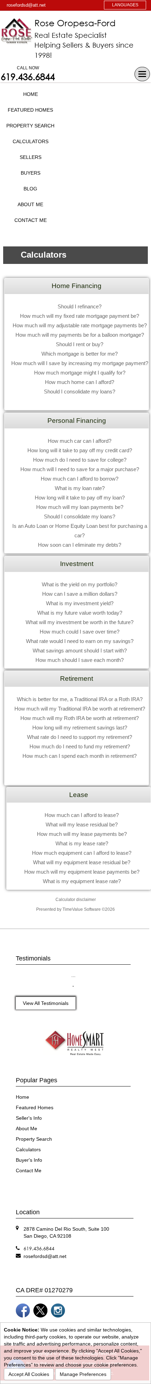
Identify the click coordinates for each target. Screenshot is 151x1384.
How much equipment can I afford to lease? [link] (81, 853)
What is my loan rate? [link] (80, 488)
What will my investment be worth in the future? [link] (79, 622)
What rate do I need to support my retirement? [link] (79, 737)
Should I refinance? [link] (79, 306)
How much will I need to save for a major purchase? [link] (79, 469)
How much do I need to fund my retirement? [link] (79, 746)
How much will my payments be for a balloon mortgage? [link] (79, 335)
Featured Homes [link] (30, 110)
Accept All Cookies (28, 1374)
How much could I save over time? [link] (79, 632)
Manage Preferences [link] (83, 1374)
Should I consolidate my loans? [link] (79, 391)
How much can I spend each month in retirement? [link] (79, 756)
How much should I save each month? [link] (79, 660)
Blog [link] (30, 188)
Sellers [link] (30, 157)
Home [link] (30, 94)
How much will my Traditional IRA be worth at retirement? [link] (79, 709)
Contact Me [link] (30, 220)
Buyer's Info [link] (29, 1160)
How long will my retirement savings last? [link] (79, 728)
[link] (45, 1256)
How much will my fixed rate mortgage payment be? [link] (79, 316)
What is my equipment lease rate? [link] (82, 881)
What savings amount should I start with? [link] (80, 650)
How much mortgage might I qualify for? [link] (79, 373)
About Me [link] (30, 204)
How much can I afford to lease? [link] (82, 815)
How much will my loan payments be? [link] (79, 507)
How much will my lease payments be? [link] (82, 834)
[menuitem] (30, 94)
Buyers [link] (30, 173)
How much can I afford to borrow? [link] (79, 479)
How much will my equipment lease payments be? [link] (81, 872)
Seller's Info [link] (29, 1118)
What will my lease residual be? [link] (82, 824)
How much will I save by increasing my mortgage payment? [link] (79, 363)
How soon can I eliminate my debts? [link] (79, 545)
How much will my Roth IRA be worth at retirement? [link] (79, 718)
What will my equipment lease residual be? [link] (81, 862)
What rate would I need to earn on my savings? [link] (79, 641)
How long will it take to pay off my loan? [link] (80, 498)
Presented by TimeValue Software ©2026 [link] (75, 909)
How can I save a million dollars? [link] (79, 594)
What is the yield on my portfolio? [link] (79, 584)
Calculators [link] (30, 141)
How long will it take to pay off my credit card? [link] (79, 450)
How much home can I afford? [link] (79, 382)
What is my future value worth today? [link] (79, 613)
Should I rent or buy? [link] (79, 344)
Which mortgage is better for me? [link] (79, 354)
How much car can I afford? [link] (79, 441)
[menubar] (30, 157)
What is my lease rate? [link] (81, 843)
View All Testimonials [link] (45, 1003)
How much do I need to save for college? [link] (79, 460)
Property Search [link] (30, 125)
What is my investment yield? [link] (79, 603)
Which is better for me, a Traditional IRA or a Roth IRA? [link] (80, 699)
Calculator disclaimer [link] (75, 899)
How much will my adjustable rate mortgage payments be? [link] (80, 325)
